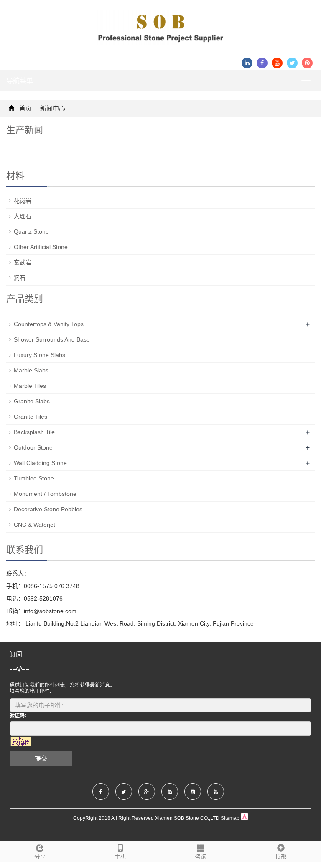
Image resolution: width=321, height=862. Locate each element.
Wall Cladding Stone (40, 463)
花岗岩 (22, 200)
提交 (41, 758)
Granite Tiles (30, 416)
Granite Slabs (32, 401)
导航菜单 (19, 80)
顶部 (281, 856)
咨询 (200, 856)
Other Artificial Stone (41, 247)
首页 (25, 108)
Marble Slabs (31, 370)
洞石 (19, 277)
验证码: (18, 716)
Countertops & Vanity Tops (49, 324)
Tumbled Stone (34, 478)
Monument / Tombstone (45, 493)
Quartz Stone (31, 231)
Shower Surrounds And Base (52, 339)
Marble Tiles (30, 385)
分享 (40, 856)
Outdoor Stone (33, 447)
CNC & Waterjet (34, 524)
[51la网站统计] (244, 818)
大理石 (22, 216)
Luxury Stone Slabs (39, 355)
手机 (120, 856)
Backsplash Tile (34, 432)
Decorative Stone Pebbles (48, 509)
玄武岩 (22, 262)
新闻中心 (51, 108)
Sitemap (230, 818)
